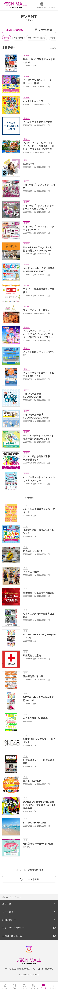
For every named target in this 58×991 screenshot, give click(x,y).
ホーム (9, 897)
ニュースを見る (31, 879)
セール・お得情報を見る (31, 870)
